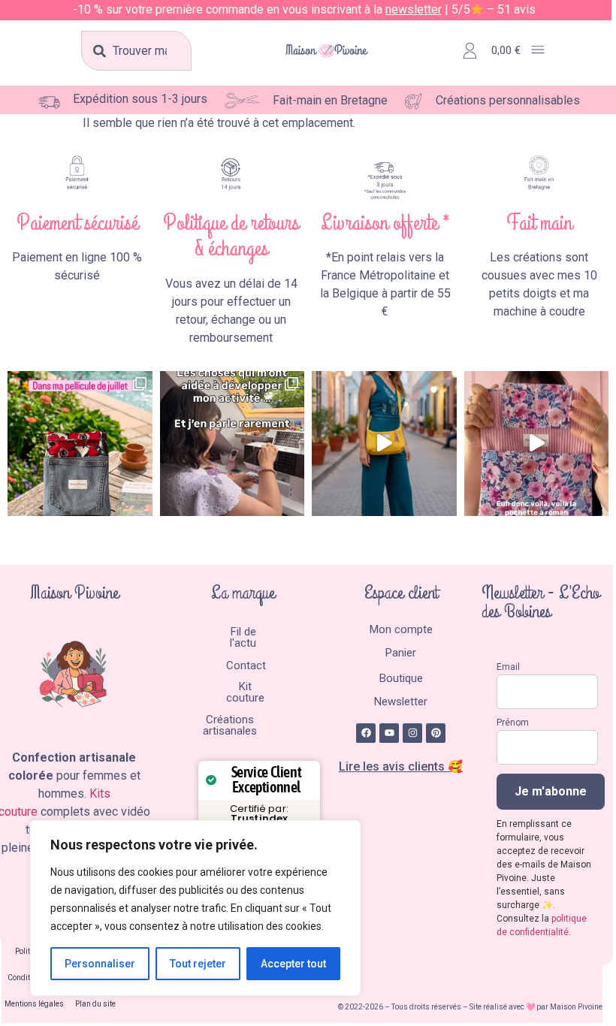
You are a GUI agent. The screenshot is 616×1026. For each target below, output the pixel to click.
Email (508, 666)
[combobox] (136, 51)
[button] (538, 51)
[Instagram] (412, 733)
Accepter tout (293, 964)
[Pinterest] (435, 733)
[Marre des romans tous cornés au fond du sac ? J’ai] (536, 443)
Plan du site (95, 1004)
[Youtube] (389, 733)
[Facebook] (366, 733)
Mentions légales (34, 1004)
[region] (195, 908)
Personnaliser (100, 964)
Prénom (513, 722)
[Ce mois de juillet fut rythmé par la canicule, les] (80, 443)
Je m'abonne (551, 791)
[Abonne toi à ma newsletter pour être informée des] (384, 443)
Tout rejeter (198, 964)
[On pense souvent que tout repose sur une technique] (232, 443)
